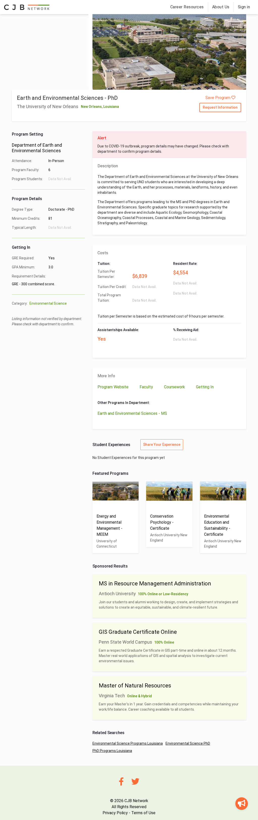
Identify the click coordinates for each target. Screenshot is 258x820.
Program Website (114, 387)
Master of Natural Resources (135, 685)
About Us (221, 7)
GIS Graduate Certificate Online (138, 632)
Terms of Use (143, 812)
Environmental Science (48, 303)
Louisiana (111, 107)
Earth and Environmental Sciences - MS (132, 413)
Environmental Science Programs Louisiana (127, 743)
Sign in (244, 7)
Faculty (147, 387)
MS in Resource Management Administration (155, 583)
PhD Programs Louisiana (112, 751)
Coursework (175, 387)
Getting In (205, 387)
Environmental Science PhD (188, 743)
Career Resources (187, 7)
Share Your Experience (161, 445)
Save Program (218, 97)
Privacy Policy (115, 812)
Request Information (220, 107)
